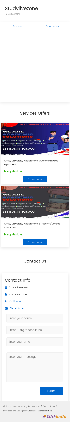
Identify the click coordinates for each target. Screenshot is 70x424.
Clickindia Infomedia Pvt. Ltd (40, 410)
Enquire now (35, 179)
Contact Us (52, 26)
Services (17, 26)
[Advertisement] (35, 67)
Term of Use (49, 406)
